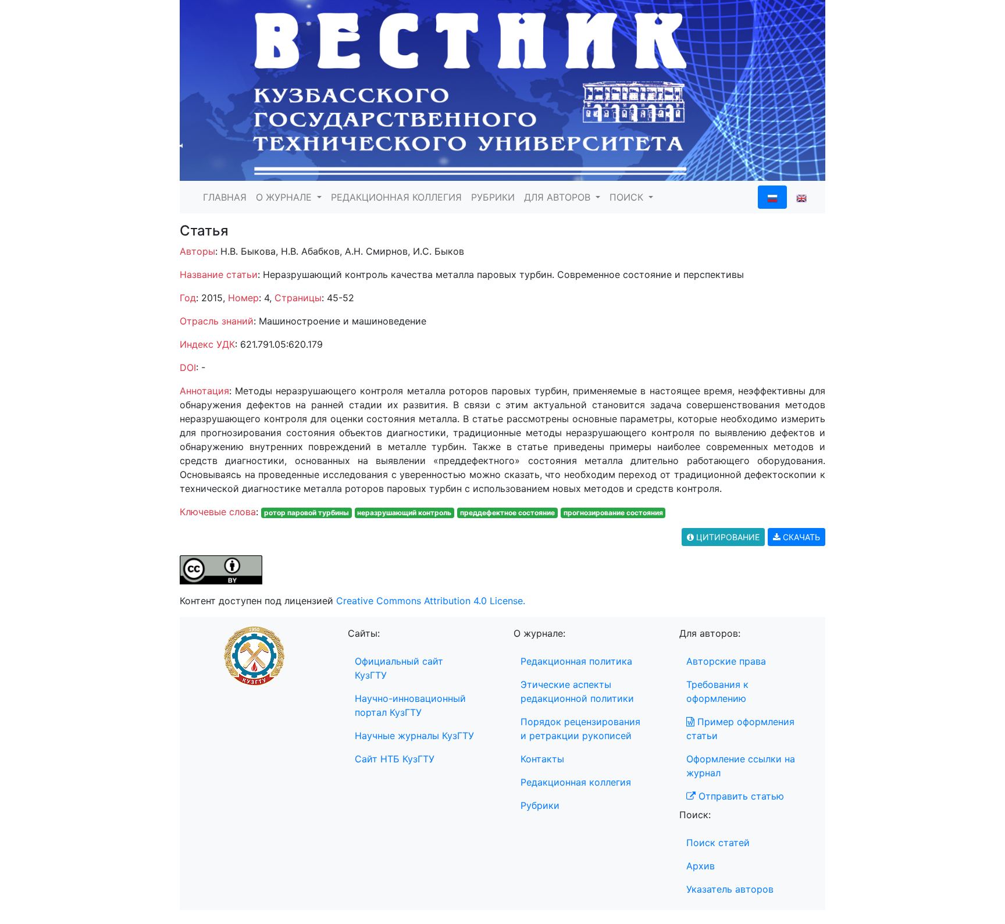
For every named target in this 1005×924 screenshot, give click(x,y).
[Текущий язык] (772, 197)
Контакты (542, 759)
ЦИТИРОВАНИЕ (727, 537)
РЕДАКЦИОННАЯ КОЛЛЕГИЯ (396, 197)
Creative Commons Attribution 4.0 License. (430, 601)
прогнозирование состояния (613, 512)
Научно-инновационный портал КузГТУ (410, 705)
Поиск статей (718, 842)
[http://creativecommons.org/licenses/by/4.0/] (221, 569)
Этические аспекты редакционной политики (577, 691)
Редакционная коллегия (576, 782)
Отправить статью (740, 796)
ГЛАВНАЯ (225, 197)
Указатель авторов (730, 889)
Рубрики (540, 805)
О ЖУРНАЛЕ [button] (285, 197)
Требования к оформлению (717, 691)
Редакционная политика (576, 661)
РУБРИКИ (493, 197)
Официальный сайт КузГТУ (399, 668)
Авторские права (726, 661)
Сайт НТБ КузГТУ (394, 759)
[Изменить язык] (801, 197)
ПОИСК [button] (628, 197)
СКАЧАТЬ (800, 537)
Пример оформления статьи (740, 728)
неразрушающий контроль (404, 512)
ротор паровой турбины (306, 512)
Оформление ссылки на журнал (740, 766)
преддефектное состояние (507, 512)
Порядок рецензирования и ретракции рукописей (580, 728)
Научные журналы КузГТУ (414, 735)
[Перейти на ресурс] (502, 89)
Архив (700, 866)
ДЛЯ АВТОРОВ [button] (558, 197)
